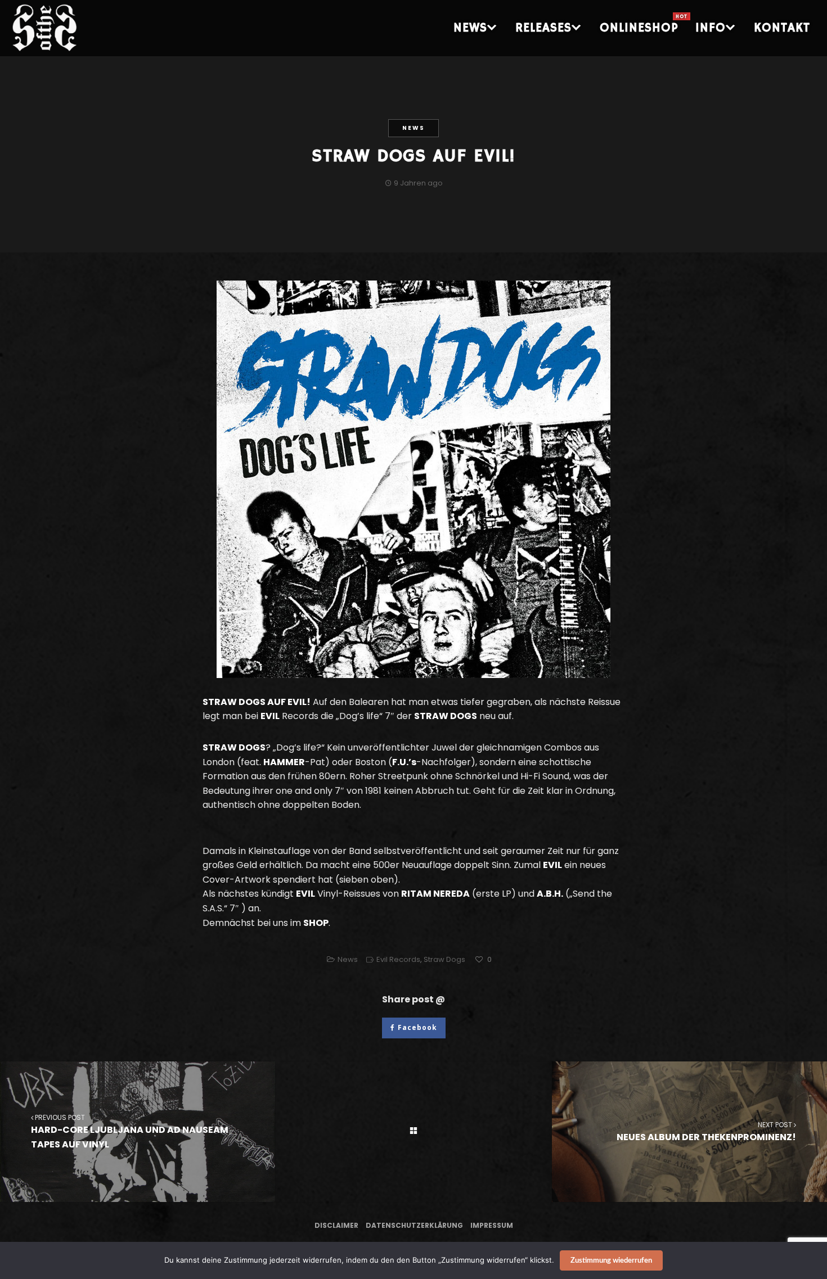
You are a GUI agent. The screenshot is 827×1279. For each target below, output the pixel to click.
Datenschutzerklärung (414, 1225)
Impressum (491, 1225)
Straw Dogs (444, 959)
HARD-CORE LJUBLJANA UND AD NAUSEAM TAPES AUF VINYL (129, 1132)
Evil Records (398, 959)
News (413, 128)
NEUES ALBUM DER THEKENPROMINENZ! (706, 1132)
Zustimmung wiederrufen (611, 1260)
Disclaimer (336, 1225)
